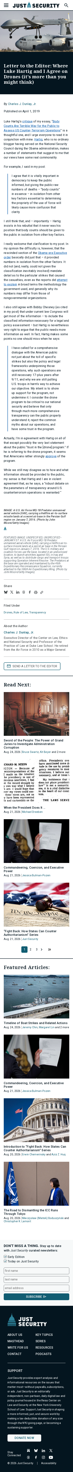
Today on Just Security (23, 1261)
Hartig (38, 139)
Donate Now (24, 1438)
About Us (14, 1335)
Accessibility (49, 1463)
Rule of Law (21, 612)
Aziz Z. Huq (58, 1154)
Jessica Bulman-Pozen (36, 875)
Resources (44, 1347)
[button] (66, 5)
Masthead (15, 1341)
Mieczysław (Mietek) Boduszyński (43, 1218)
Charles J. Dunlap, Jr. (22, 104)
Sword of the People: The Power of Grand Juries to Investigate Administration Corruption (33, 744)
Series (41, 1341)
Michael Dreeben (32, 811)
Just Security (30, 939)
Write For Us (17, 1347)
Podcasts (44, 1354)
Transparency (37, 612)
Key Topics (44, 1335)
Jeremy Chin (30, 1027)
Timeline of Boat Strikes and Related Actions (36, 1023)
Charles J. (19, 632)
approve (51, 456)
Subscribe (34, 1296)
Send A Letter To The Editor (35, 666)
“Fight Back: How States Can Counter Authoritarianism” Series (30, 933)
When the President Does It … (24, 807)
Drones (8, 612)
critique (27, 121)
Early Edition (16, 1257)
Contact (14, 1354)
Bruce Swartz (30, 751)
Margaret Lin (46, 1027)
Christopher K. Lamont (17, 1221)
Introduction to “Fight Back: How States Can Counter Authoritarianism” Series (35, 1148)
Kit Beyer (45, 751)
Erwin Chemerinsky (34, 1154)
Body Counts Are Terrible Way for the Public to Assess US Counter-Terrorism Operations (32, 126)
